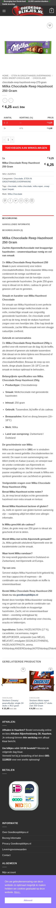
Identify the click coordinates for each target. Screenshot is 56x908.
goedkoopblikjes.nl (27, 595)
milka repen (38, 186)
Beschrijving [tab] (9, 218)
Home (5, 76)
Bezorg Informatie (11, 838)
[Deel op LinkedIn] (31, 200)
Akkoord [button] (28, 900)
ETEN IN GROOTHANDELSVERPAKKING (31, 76)
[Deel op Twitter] (15, 200)
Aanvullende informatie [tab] (16, 224)
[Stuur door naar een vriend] (21, 200)
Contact (6, 855)
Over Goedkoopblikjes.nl (15, 832)
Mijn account (9, 872)
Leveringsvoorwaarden (14, 849)
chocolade (12, 186)
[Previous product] (11, 100)
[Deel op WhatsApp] (5, 200)
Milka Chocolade (15, 194)
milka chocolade (25, 186)
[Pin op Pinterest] (26, 200)
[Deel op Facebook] (10, 200)
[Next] (53, 690)
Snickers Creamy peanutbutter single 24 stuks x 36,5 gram (12, 703)
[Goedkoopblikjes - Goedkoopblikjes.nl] (28, 11)
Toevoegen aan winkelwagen (26, 148)
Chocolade (39, 78)
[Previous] (2, 690)
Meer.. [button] (17, 892)
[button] (4, 11)
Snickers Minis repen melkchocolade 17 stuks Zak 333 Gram (40, 703)
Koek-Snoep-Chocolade (16, 78)
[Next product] (5, 100)
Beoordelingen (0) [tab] (12, 230)
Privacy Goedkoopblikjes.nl (16, 843)
